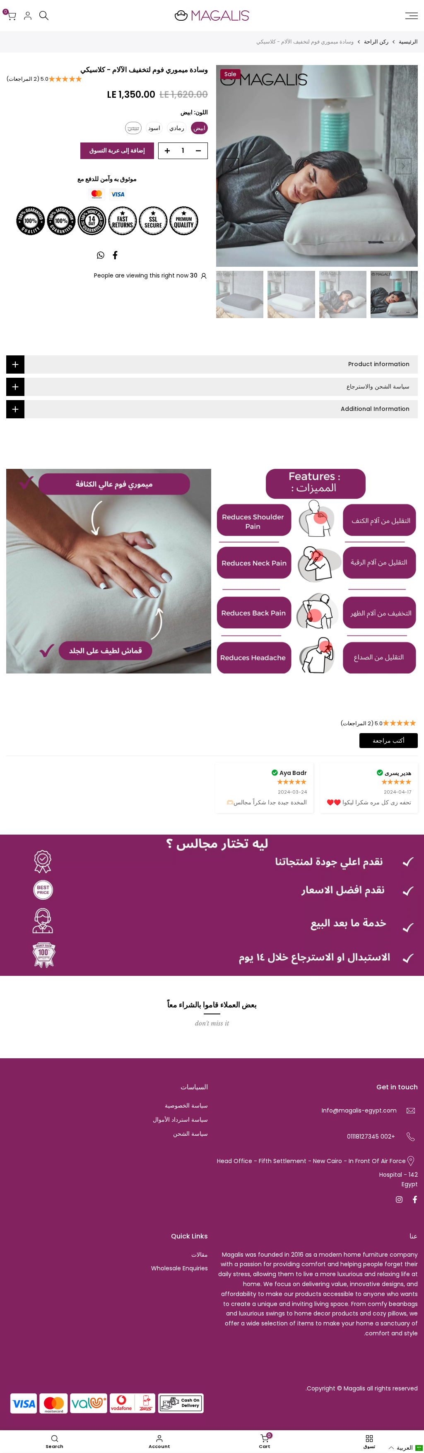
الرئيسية (408, 42)
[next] (230, 166)
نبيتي (132, 129)
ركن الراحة (376, 42)
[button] (406, 1448)
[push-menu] (411, 15)
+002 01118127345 (371, 1136)
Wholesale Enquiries (179, 1268)
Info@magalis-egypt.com (359, 1110)
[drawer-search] (43, 15)
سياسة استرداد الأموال (180, 1119)
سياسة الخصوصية (186, 1105)
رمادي (176, 128)
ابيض (199, 128)
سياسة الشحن (190, 1134)
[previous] (403, 166)
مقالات (199, 1254)
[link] (315, 571)
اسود (154, 128)
